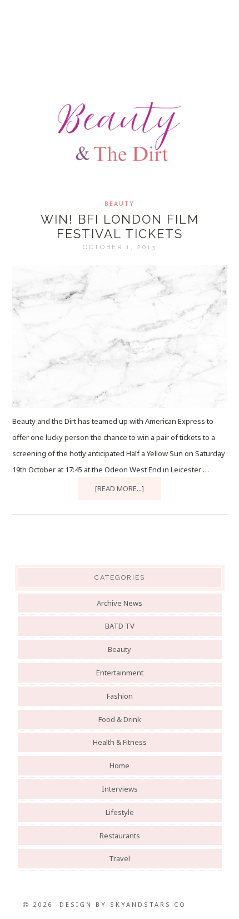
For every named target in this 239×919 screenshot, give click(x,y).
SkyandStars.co (148, 904)
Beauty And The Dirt (119, 132)
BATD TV (120, 626)
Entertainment (119, 673)
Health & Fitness (120, 742)
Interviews (120, 789)
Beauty (119, 203)
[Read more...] (119, 488)
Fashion (120, 696)
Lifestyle (120, 812)
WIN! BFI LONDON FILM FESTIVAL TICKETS (120, 226)
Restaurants (119, 836)
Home (119, 765)
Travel (119, 858)
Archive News (119, 603)
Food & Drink (119, 719)
